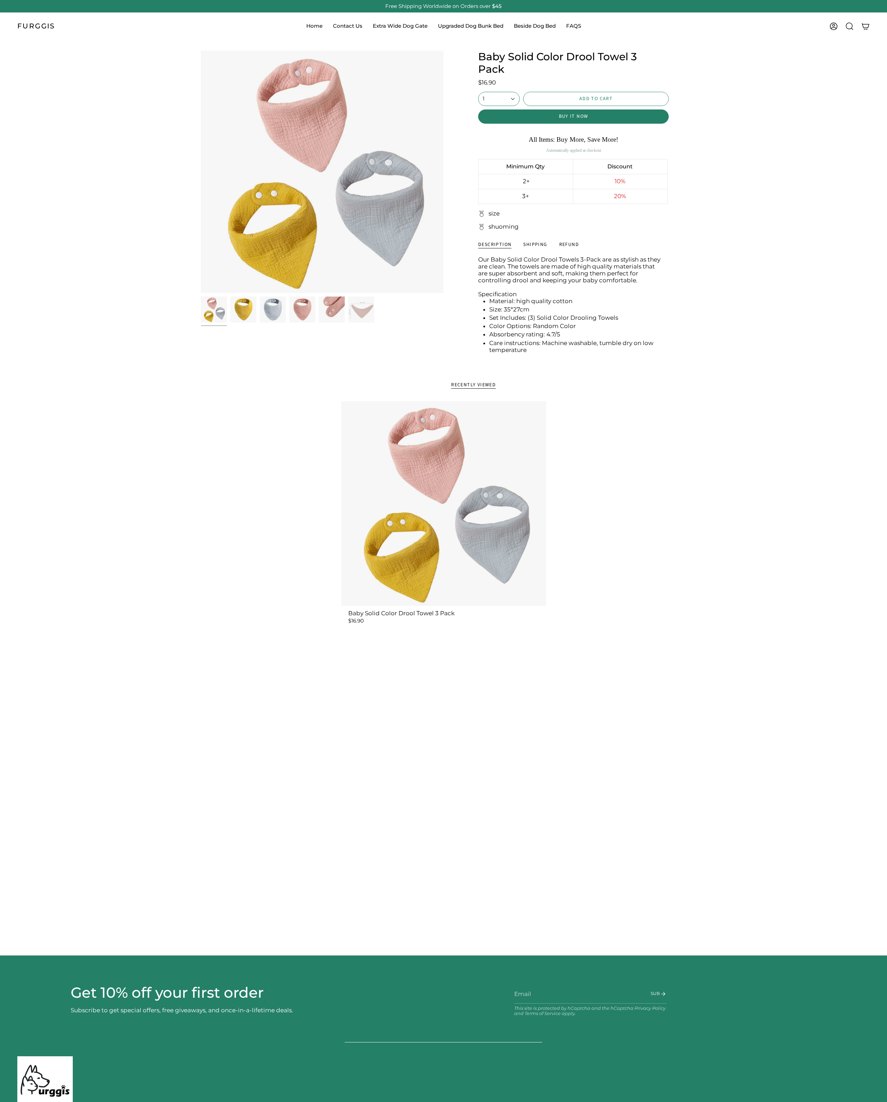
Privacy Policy (650, 1008)
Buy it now (573, 116)
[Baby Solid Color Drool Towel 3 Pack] (443, 503)
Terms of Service (543, 1013)
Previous (201, 172)
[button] (348, 26)
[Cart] (865, 26)
